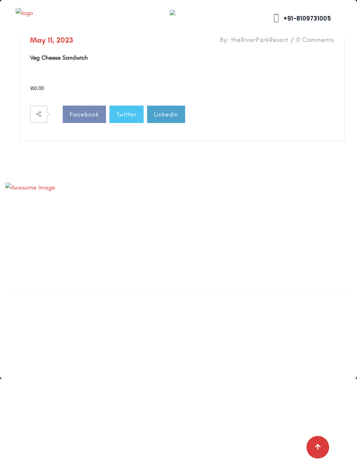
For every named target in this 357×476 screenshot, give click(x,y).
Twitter (126, 114)
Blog (130, 224)
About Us (136, 208)
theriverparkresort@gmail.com (76, 224)
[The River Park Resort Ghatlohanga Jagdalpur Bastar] (43, 18)
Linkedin (166, 114)
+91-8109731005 (306, 18)
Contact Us (139, 239)
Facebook (84, 114)
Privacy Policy (142, 254)
